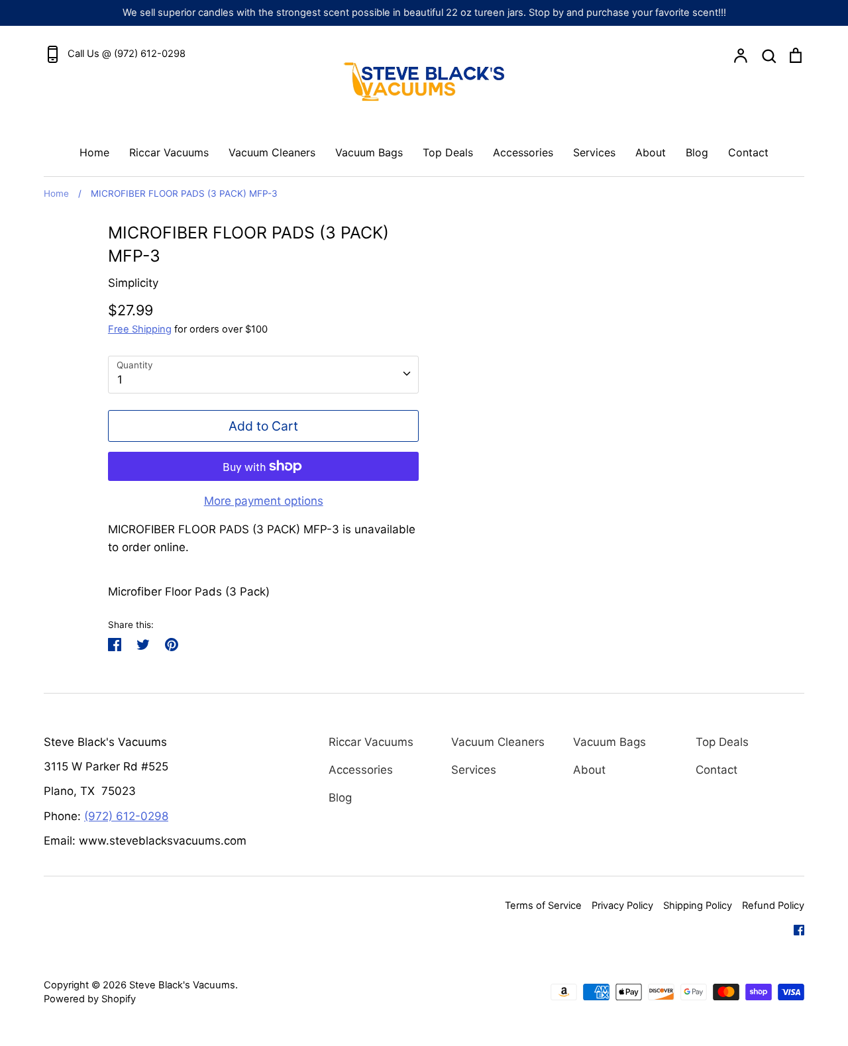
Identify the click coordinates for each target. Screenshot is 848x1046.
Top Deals (448, 152)
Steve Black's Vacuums (182, 985)
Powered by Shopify (90, 999)
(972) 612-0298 (126, 816)
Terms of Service (543, 906)
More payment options (263, 500)
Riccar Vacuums (169, 152)
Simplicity (133, 282)
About (650, 152)
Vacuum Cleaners (272, 152)
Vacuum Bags (369, 152)
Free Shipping (140, 329)
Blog (697, 152)
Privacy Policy (622, 906)
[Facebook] (794, 929)
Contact (748, 152)
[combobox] (263, 374)
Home (94, 152)
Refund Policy (773, 906)
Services (594, 152)
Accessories (523, 152)
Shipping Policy (697, 906)
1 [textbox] (120, 379)
